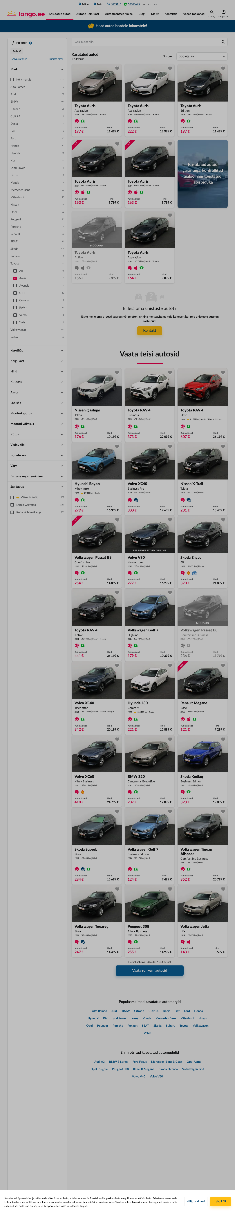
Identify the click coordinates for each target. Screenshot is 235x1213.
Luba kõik (220, 1201)
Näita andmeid (196, 1201)
